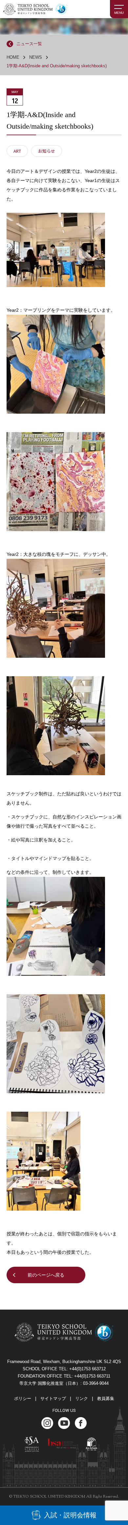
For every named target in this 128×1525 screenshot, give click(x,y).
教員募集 (105, 1398)
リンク (81, 1398)
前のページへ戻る (46, 1275)
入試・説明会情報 (70, 1515)
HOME (13, 57)
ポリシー (22, 1398)
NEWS (35, 57)
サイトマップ (53, 1398)
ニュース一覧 (29, 43)
